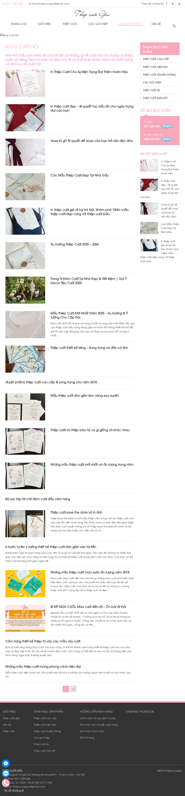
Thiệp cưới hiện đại (155, 66)
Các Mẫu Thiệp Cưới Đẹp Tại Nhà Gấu (80, 175)
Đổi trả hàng (87, 737)
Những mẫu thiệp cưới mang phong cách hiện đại (43, 666)
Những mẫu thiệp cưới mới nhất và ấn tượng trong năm (92, 464)
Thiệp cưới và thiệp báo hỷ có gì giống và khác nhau (90, 430)
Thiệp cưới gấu (11, 718)
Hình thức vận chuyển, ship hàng (99, 724)
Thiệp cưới (70, 23)
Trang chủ (18, 23)
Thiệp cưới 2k (151, 90)
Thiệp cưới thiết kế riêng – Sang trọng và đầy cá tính (89, 347)
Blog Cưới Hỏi (129, 23)
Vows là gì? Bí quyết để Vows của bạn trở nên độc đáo (92, 140)
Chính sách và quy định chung (97, 718)
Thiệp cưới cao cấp (156, 58)
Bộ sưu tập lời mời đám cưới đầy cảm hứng (37, 499)
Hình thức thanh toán (92, 731)
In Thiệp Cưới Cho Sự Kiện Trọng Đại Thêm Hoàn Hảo (89, 72)
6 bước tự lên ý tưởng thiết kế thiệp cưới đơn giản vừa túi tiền (50, 547)
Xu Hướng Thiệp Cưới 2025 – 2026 (75, 244)
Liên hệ (156, 23)
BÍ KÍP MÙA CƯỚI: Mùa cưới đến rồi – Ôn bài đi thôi (88, 606)
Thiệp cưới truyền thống (159, 74)
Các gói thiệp (98, 23)
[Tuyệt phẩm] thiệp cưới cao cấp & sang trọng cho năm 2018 (51, 382)
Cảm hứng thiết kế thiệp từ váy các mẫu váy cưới (42, 641)
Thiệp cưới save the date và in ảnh (76, 512)
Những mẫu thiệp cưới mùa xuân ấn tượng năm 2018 (90, 572)
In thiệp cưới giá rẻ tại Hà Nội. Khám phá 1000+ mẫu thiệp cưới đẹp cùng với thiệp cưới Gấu (89, 211)
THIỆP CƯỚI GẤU (12, 770)
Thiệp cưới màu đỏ (155, 97)
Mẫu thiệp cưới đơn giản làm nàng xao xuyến (85, 395)
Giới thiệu (44, 23)
